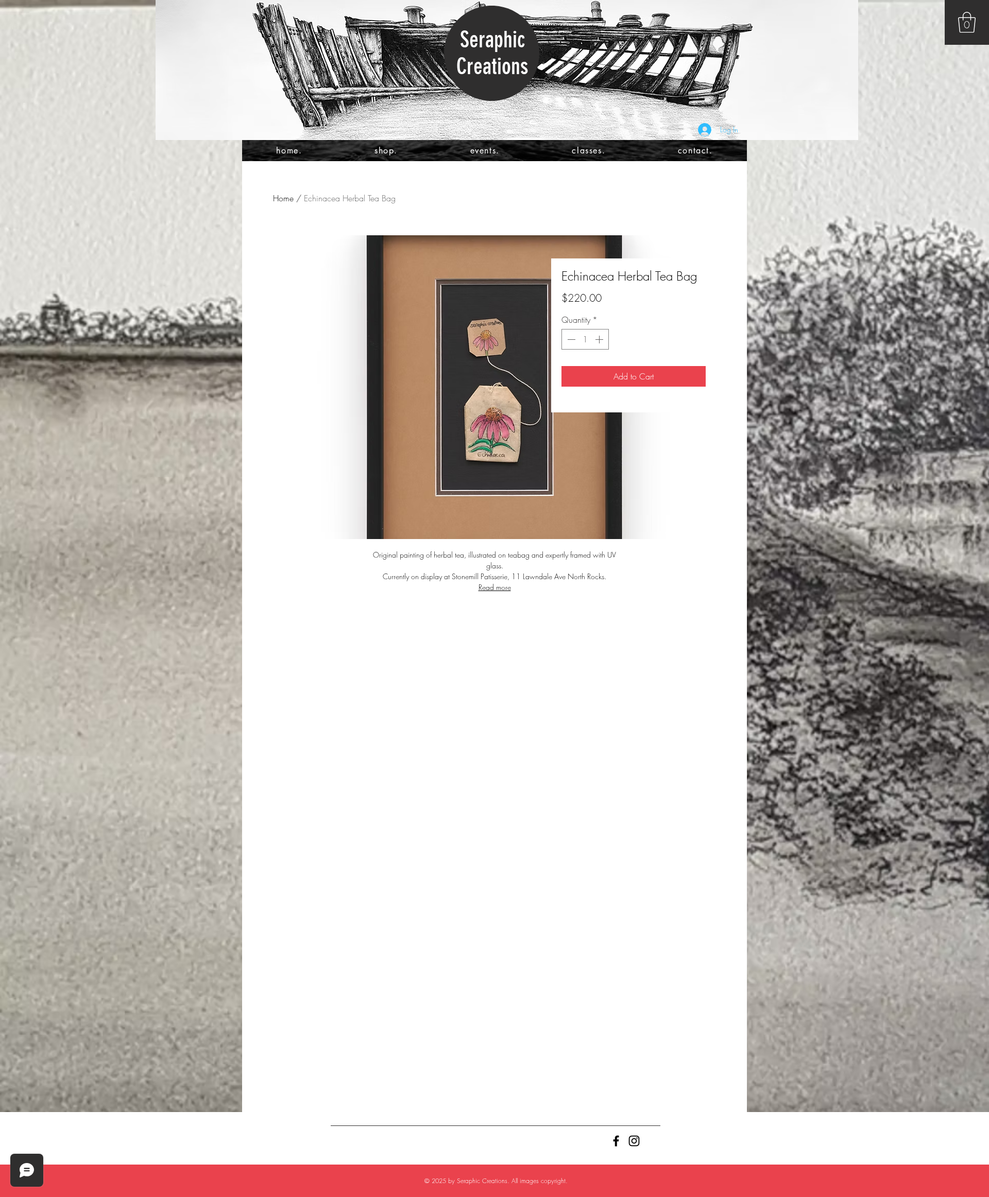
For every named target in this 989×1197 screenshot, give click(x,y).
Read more (495, 587)
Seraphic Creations (492, 53)
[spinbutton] (585, 339)
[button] (967, 22)
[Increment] (600, 339)
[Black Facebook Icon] (616, 1141)
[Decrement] (570, 339)
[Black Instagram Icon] (634, 1141)
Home (283, 198)
